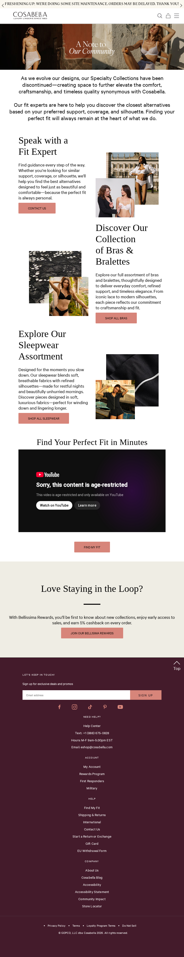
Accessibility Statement (92, 891)
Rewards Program (92, 773)
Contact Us (92, 829)
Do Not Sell (129, 925)
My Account (92, 766)
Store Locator (92, 906)
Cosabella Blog (92, 877)
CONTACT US (37, 208)
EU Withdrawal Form (92, 850)
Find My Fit (92, 807)
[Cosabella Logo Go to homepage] (30, 15)
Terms (76, 925)
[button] (176, 664)
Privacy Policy (56, 925)
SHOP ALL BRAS (116, 318)
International (92, 822)
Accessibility (92, 884)
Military (91, 788)
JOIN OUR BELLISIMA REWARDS (92, 633)
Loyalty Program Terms (101, 925)
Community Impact (91, 899)
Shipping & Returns (92, 815)
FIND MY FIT (92, 547)
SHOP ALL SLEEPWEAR (43, 418)
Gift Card (92, 843)
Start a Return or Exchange (92, 836)
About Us (91, 870)
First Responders (92, 781)
